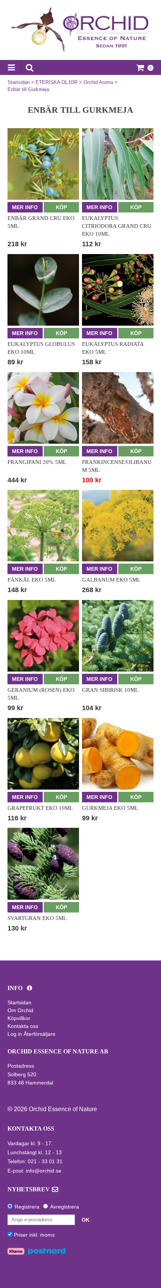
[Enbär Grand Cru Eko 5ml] (43, 164)
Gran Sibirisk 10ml (110, 690)
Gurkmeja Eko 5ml (110, 808)
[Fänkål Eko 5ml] (43, 525)
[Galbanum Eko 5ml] (118, 525)
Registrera (27, 1207)
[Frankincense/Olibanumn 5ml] (118, 408)
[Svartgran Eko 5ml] (43, 863)
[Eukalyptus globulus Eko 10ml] (43, 290)
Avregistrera (64, 1207)
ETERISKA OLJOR (57, 82)
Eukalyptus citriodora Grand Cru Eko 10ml (116, 226)
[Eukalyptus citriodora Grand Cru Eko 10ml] (118, 164)
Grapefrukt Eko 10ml (40, 808)
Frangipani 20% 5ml (36, 462)
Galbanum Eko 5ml (111, 580)
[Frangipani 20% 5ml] (43, 408)
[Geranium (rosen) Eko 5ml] (43, 636)
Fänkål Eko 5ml (31, 580)
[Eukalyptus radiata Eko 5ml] (118, 290)
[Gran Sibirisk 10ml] (118, 636)
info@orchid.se (43, 1171)
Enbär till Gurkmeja (28, 89)
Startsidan (18, 82)
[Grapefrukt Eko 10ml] (43, 754)
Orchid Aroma (98, 82)
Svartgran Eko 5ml (37, 918)
